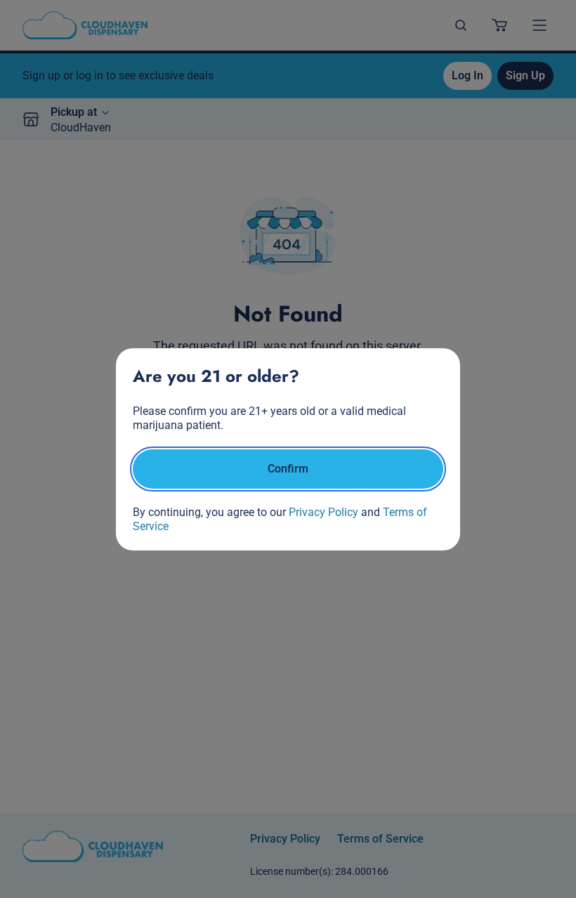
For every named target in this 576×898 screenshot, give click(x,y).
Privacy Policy (323, 512)
